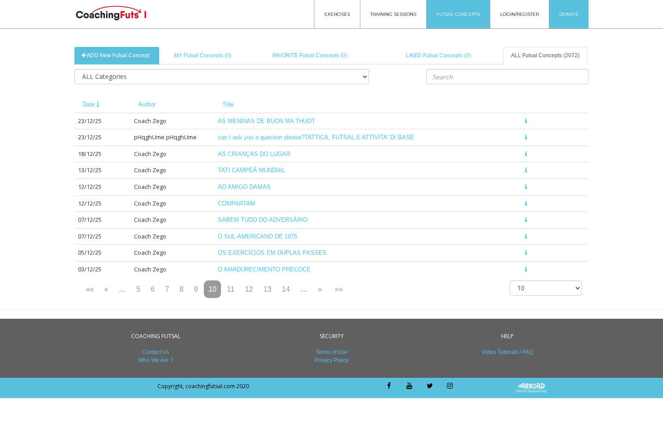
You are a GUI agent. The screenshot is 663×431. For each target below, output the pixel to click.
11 (231, 289)
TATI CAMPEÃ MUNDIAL (251, 170)
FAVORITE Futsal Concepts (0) (309, 55)
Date (90, 104)
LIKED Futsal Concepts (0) (438, 55)
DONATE (569, 14)
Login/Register (519, 14)
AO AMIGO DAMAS (244, 186)
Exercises (337, 14)
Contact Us (155, 352)
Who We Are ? (155, 360)
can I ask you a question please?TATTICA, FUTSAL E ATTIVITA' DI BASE (316, 137)
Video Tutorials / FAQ (507, 352)
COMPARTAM (236, 203)
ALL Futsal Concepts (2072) (545, 55)
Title (228, 104)
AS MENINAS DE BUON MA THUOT (266, 121)
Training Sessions (393, 14)
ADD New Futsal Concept (117, 55)
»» (339, 289)
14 (286, 289)
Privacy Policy (331, 360)
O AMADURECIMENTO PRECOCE (264, 269)
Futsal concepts (458, 14)
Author (147, 104)
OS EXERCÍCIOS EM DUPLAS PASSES (272, 252)
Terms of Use (332, 352)
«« (90, 289)
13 (267, 289)
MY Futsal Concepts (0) (202, 55)
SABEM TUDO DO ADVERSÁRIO (263, 219)
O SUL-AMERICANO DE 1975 (257, 236)
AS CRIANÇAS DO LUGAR (254, 154)
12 (249, 289)
